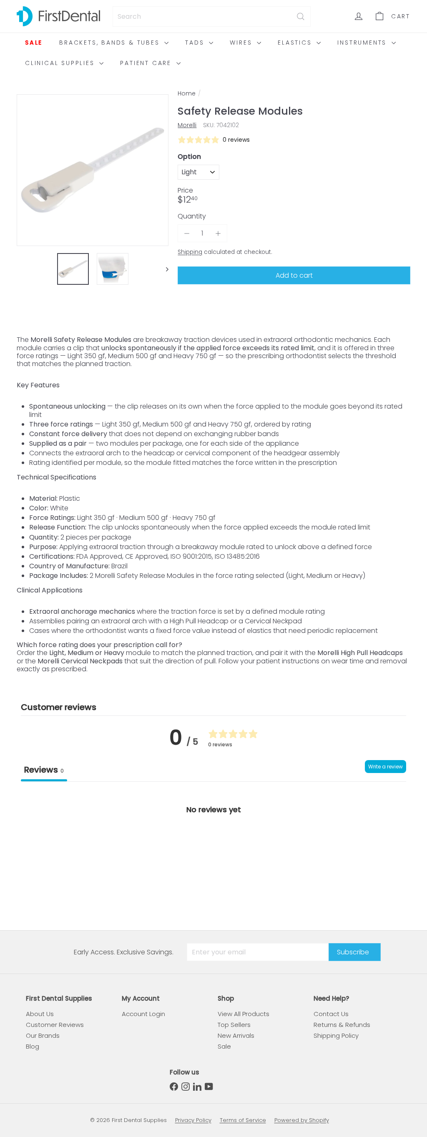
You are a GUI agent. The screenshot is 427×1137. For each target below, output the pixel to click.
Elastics (296, 42)
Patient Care (147, 63)
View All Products (243, 1013)
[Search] (301, 16)
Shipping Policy (336, 1035)
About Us (40, 1013)
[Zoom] (92, 170)
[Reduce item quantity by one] (187, 233)
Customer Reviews (55, 1024)
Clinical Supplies (61, 63)
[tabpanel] (213, 844)
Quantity (192, 216)
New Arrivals (236, 1035)
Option (189, 157)
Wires (242, 42)
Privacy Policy (193, 1120)
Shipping (190, 252)
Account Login (143, 1013)
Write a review (385, 766)
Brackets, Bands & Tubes (110, 42)
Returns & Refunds (342, 1024)
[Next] (163, 269)
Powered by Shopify (301, 1120)
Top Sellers (234, 1024)
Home (187, 93)
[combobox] (212, 16)
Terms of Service (243, 1120)
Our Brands (43, 1035)
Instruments (363, 42)
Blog (32, 1046)
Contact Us (331, 1013)
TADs (196, 42)
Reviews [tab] (44, 770)
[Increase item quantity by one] (218, 233)
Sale (34, 42)
